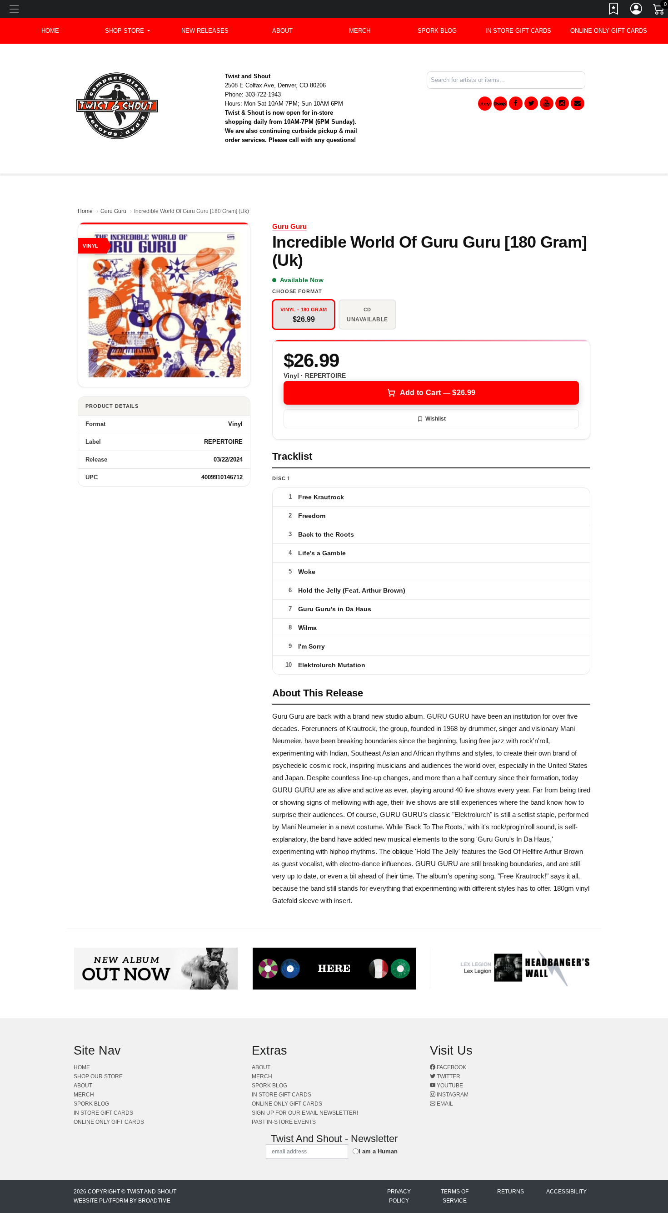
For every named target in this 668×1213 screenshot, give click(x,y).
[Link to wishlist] (614, 10)
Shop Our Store (98, 1076)
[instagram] (562, 103)
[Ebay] (485, 104)
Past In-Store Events (284, 1122)
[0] (659, 10)
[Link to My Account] (636, 10)
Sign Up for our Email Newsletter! (305, 1113)
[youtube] (546, 103)
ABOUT (282, 30)
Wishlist (435, 419)
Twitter (447, 1076)
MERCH (359, 30)
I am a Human (378, 1151)
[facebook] (515, 103)
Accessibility (566, 1191)
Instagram (452, 1094)
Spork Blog (437, 30)
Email (444, 1104)
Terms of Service (455, 1196)
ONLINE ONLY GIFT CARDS (608, 30)
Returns (510, 1191)
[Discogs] (500, 104)
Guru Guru (113, 211)
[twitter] (531, 103)
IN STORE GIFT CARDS (518, 30)
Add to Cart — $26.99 (437, 392)
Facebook (450, 1067)
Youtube (449, 1085)
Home (85, 211)
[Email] (577, 103)
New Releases (205, 30)
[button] (127, 31)
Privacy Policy (399, 1196)
